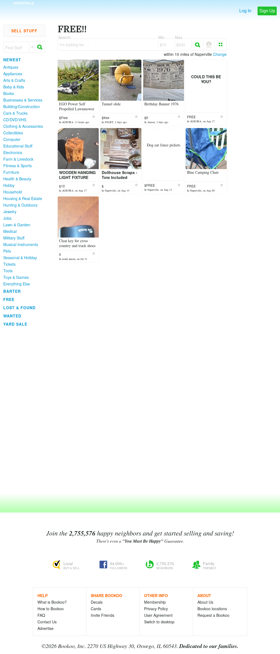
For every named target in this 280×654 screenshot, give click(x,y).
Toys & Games (16, 277)
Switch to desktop (159, 621)
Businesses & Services (22, 100)
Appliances (12, 73)
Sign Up (267, 10)
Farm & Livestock (18, 159)
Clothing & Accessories (23, 126)
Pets (7, 251)
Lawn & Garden (16, 224)
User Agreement (158, 615)
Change (220, 54)
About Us (205, 602)
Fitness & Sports (17, 165)
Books (8, 93)
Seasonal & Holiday (20, 257)
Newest (12, 59)
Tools (8, 270)
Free (8, 299)
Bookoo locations (212, 608)
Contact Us (47, 621)
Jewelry (9, 211)
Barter (12, 291)
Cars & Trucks (15, 113)
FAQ (41, 615)
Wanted (12, 316)
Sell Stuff (24, 30)
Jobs (7, 218)
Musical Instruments (20, 244)
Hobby (8, 185)
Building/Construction (21, 106)
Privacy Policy (156, 608)
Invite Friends (102, 615)
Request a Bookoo (213, 615)
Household (12, 192)
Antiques (10, 67)
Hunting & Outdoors (20, 205)
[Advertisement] (22, 410)
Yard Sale (15, 324)
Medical (10, 231)
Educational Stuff (17, 146)
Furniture (11, 172)
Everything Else (16, 284)
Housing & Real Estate (22, 198)
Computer (12, 139)
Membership (155, 602)
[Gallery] (220, 44)
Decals (97, 602)
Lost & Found (19, 307)
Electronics (12, 152)
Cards (96, 608)
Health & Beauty (17, 178)
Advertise (45, 628)
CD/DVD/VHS (14, 119)
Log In (245, 10)
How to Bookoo (50, 608)
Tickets (9, 264)
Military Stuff (13, 238)
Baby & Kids (13, 86)
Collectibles (13, 132)
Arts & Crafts (14, 80)
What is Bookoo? (52, 602)
